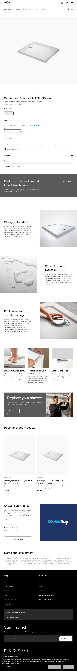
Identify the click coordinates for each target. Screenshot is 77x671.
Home (5, 9)
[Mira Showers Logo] (7, 3)
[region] (38, 662)
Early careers (42, 591)
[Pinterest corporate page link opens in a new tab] (19, 651)
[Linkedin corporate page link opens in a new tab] (28, 651)
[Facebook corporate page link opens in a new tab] (5, 651)
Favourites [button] (10, 138)
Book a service (8, 586)
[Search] (62, 3)
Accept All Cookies (54, 667)
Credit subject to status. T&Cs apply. (15, 132)
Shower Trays (11, 9)
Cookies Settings (7, 667)
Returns (6, 595)
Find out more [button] (13, 411)
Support (6, 582)
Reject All (68, 667)
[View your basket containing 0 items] (67, 3)
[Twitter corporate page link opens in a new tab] (10, 651)
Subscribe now (65, 639)
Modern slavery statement (46, 595)
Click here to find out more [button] (12, 129)
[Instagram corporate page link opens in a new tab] (14, 651)
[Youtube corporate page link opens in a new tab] (23, 651)
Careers (40, 586)
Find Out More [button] (66, 181)
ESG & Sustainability (44, 600)
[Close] (74, 656)
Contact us (7, 604)
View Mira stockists (12, 617)
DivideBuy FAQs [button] (18, 539)
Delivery (6, 591)
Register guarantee (10, 600)
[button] (38, 92)
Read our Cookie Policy (13, 663)
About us (41, 582)
